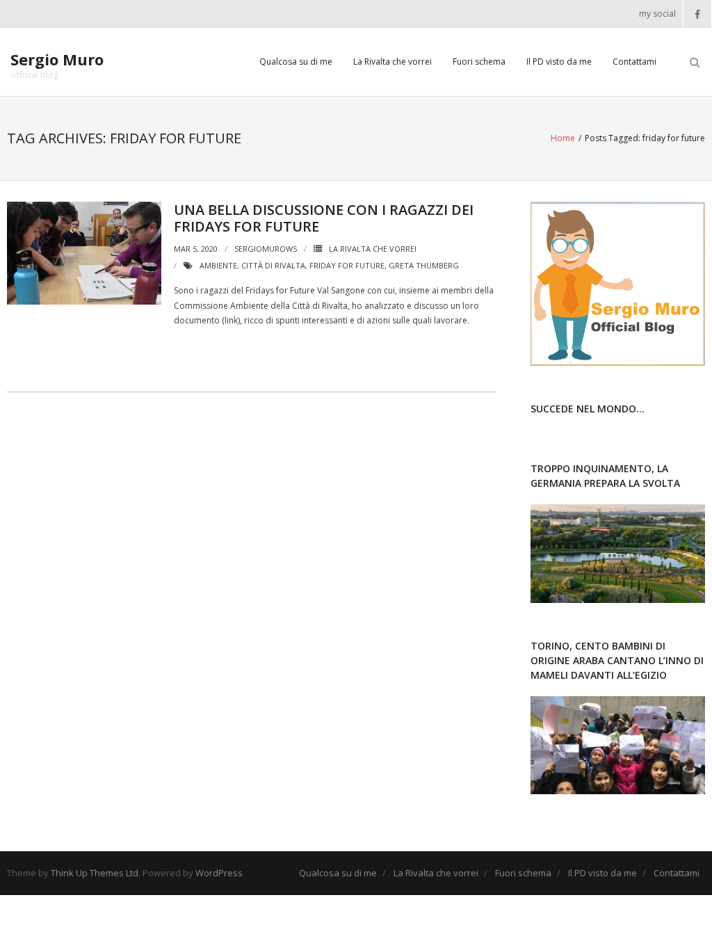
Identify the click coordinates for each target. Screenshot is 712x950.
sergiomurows (265, 248)
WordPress (219, 873)
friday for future (347, 265)
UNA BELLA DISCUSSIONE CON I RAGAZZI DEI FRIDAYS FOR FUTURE (324, 218)
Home (563, 138)
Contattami (634, 61)
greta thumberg (424, 265)
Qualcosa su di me (295, 61)
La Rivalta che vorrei (392, 61)
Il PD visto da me (559, 61)
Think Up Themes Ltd (94, 873)
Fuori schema (479, 61)
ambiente (218, 265)
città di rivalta (273, 265)
